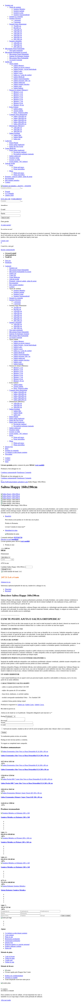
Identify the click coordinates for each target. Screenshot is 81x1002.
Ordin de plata (10, 958)
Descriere (8, 589)
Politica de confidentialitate (14, 976)
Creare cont (5, 241)
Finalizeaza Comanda (24, 472)
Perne (11, 165)
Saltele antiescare (19, 82)
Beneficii (8, 516)
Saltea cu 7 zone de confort (23, 75)
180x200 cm (18, 37)
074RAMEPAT (16, 199)
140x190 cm (18, 32)
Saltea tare (17, 139)
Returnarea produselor (12, 939)
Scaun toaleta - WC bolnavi (18, 161)
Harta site (8, 948)
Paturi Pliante (13, 143)
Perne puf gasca (19, 167)
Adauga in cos (5, 582)
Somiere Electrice (15, 18)
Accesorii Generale (15, 60)
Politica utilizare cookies (13, 946)
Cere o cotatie (65, 915)
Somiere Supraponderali (22, 15)
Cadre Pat (8, 141)
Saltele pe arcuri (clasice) (22, 67)
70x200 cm (17, 26)
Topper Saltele (18, 111)
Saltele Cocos (18, 73)
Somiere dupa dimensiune (17, 24)
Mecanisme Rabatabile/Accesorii (16, 52)
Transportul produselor (12, 941)
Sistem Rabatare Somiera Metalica (13, 890)
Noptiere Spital (14, 158)
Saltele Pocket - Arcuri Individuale (25, 69)
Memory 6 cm (18, 99)
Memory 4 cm (18, 96)
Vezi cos (8, 260)
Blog (6, 448)
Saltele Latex (18, 71)
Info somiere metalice (12, 180)
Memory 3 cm (18, 94)
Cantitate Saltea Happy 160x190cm (12, 567)
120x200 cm (18, 30)
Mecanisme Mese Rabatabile (18, 58)
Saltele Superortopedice (21, 79)
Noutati (7, 191)
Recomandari (9, 178)
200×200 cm (18, 39)
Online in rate (9, 962)
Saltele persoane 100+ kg (22, 80)
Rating (3, 716)
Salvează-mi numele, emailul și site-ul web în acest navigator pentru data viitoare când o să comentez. (37, 729)
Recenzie (4, 721)
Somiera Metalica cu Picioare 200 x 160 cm (16, 842)
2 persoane (17, 22)
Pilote (11, 171)
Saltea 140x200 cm (20, 118)
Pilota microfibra (19, 175)
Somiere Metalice (19, 9)
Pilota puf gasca (19, 173)
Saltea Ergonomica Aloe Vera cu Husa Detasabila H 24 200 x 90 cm (25, 755)
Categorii (8, 266)
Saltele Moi (17, 135)
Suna (6, 461)
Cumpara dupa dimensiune (18, 114)
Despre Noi (9, 447)
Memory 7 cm (18, 101)
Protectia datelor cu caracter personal (17, 944)
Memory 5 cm (18, 97)
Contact (7, 182)
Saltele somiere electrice (21, 84)
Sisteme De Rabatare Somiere (19, 56)
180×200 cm (18, 47)
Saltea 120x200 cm (20, 116)
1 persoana (17, 20)
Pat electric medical (20, 152)
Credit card (8, 960)
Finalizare (8, 262)
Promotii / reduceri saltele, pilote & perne (18, 176)
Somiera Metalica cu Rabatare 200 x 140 (15, 867)
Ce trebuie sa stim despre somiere (16, 452)
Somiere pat (9, 5)
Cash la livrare (10, 956)
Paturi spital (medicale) (16, 144)
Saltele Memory (19, 65)
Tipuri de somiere (15, 7)
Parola (3, 213)
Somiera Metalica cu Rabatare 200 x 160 (15, 817)
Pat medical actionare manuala (24, 154)
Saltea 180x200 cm (20, 122)
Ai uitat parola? (6, 225)
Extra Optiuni (13, 107)
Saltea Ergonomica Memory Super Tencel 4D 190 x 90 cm (21, 797)
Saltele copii (18, 86)
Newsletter (8, 454)
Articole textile (10, 163)
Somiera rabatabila (15, 41)
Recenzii (8, 591)
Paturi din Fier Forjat (16, 146)
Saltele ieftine (18, 109)
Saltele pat (8, 62)
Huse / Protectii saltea (21, 112)
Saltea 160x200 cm (20, 120)
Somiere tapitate (19, 11)
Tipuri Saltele (13, 64)
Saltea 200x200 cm (20, 124)
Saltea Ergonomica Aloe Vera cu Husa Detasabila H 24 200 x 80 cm (25, 769)
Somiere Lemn (18, 13)
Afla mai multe (6, 1000)
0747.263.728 (5, 199)
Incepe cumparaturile (8, 250)
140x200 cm (18, 33)
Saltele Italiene (18, 88)
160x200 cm (18, 35)
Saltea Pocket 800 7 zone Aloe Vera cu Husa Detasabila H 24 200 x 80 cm (27, 783)
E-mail (3, 209)
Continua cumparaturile (8, 472)
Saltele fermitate (14, 133)
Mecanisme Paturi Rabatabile (14, 48)
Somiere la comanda (16, 16)
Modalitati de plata (11, 530)
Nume (3, 722)
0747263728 (18, 537)
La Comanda (9, 193)
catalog (9, 195)
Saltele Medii (18, 137)
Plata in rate (9, 937)
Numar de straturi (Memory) (18, 90)
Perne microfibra (19, 169)
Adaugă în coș (6, 569)
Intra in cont (5, 218)
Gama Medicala (10, 148)
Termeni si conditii (11, 977)
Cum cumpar (9, 935)
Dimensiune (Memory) (16, 126)
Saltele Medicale (19, 77)
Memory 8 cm (18, 103)
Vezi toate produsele (16, 50)
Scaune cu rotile (14, 160)
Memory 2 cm (18, 92)
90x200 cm (17, 28)
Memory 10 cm (19, 105)
